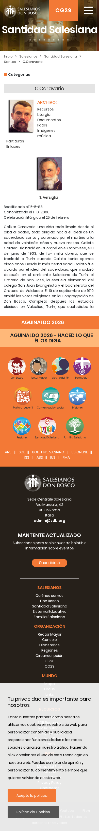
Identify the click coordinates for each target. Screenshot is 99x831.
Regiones (49, 650)
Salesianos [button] (49, 587)
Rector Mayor (49, 634)
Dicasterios (49, 645)
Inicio (8, 56)
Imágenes (46, 130)
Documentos (49, 119)
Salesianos (28, 56)
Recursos (45, 109)
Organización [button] (49, 626)
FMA (66, 457)
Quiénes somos (49, 595)
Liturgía (44, 114)
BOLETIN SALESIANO (48, 452)
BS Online (80, 452)
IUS (52, 457)
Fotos (42, 125)
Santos (10, 61)
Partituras (15, 141)
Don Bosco (49, 600)
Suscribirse (49, 563)
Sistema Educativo (50, 611)
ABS (40, 457)
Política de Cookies (33, 812)
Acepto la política (31, 795)
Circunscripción (49, 655)
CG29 (63, 10)
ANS (8, 452)
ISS (26, 457)
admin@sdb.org (49, 520)
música (44, 135)
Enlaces (13, 146)
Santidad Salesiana (60, 56)
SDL (22, 452)
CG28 (50, 660)
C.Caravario (33, 61)
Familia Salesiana (49, 616)
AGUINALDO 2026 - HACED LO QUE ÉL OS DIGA (51, 338)
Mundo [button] (49, 676)
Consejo (49, 639)
